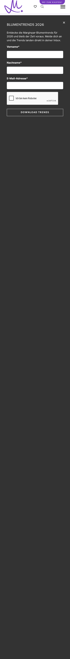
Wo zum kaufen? (52, 2)
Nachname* (14, 62)
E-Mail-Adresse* (17, 78)
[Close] (64, 22)
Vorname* (13, 46)
